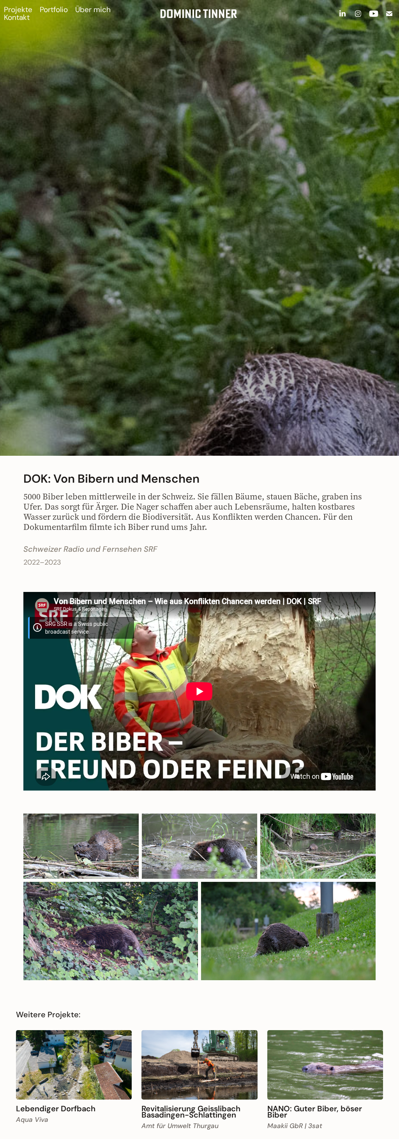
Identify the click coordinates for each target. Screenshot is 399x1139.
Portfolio (54, 9)
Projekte (18, 9)
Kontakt (17, 17)
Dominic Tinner (198, 13)
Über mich (93, 9)
